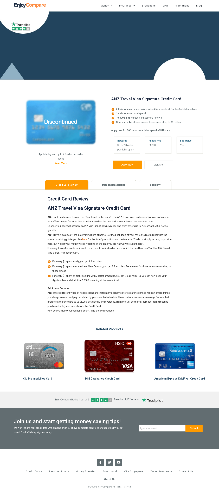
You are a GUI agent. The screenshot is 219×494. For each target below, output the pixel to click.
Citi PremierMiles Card (37, 378)
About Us (110, 479)
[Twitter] (109, 462)
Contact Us (186, 471)
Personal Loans (59, 471)
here (84, 239)
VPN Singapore (134, 471)
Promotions (182, 5)
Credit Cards (34, 471)
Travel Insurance (161, 471)
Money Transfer (86, 471)
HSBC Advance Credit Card (102, 378)
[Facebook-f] (100, 462)
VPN (165, 5)
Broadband (149, 5)
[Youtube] (118, 462)
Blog (199, 5)
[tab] (66, 185)
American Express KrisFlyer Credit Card (179, 378)
